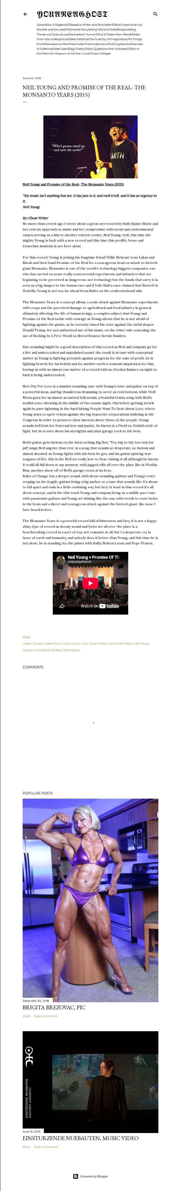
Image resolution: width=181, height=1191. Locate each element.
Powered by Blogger (94, 1176)
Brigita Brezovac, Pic (54, 1007)
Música (128, 643)
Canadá (38, 643)
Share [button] (26, 637)
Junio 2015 (115, 643)
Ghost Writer (98, 643)
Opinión (28, 650)
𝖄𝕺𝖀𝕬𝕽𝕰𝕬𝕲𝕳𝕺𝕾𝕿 (72, 14)
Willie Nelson (71, 650)
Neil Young (142, 643)
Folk (85, 643)
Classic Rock (53, 643)
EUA (77, 643)
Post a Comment (46, 1016)
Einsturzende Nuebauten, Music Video (81, 1138)
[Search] (155, 13)
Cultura (67, 643)
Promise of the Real (48, 650)
